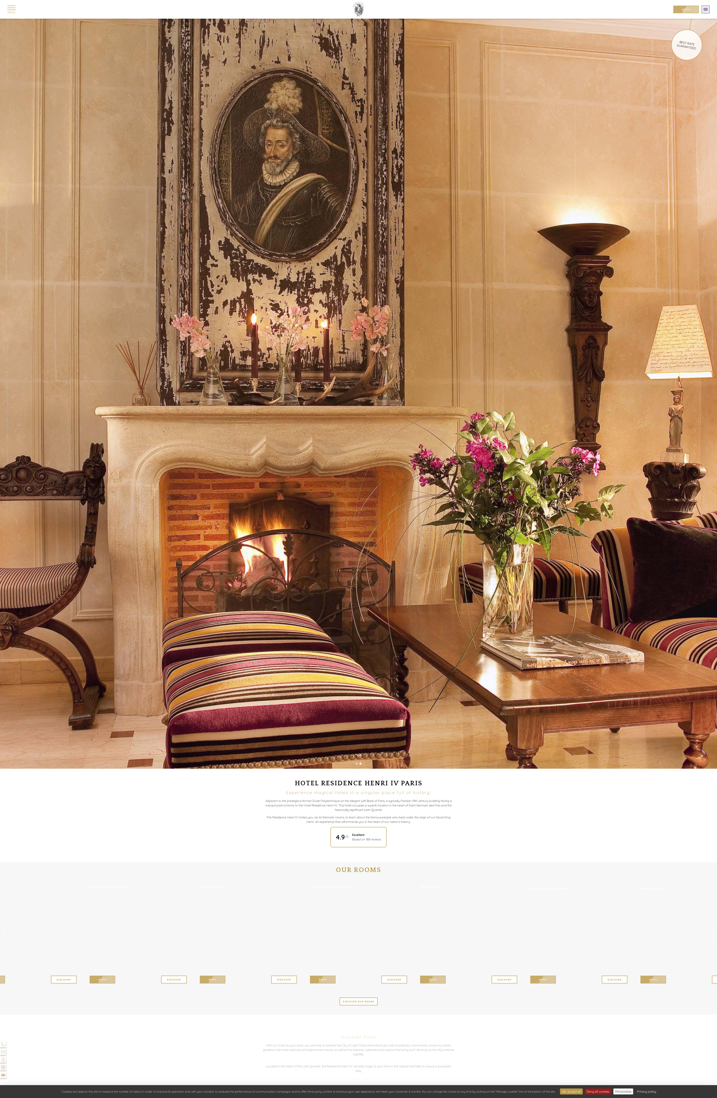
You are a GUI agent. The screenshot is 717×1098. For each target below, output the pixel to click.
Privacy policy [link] (646, 1091)
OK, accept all (571, 1091)
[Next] (712, 934)
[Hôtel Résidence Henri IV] (358, 9)
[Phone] (3, 1044)
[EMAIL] (3, 1052)
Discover (394, 979)
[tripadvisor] (3, 1075)
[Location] (3, 1060)
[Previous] (4, 934)
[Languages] (706, 9)
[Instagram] (3, 1067)
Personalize (623, 1091)
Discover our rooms (358, 1001)
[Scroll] (358, 756)
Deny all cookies (598, 1091)
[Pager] (357, 764)
